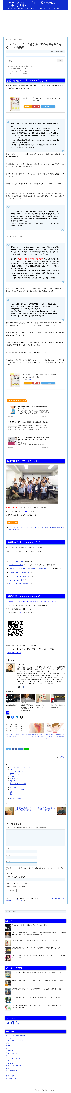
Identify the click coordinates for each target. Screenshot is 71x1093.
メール (8, 855)
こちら (24, 511)
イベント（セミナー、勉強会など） (21, 767)
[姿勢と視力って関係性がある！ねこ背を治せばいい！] (15, 728)
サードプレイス (14, 774)
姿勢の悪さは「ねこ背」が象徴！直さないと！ (20, 66)
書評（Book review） (16, 793)
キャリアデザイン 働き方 (18, 771)
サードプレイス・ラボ (16, 561)
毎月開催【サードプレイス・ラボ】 (18, 68)
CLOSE (59, 60)
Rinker (30, 102)
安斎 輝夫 (61, 757)
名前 (7, 848)
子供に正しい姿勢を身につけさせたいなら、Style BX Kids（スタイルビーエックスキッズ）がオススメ (33, 439)
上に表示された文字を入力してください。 (19, 877)
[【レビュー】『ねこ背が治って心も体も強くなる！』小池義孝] (20, 749)
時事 (18, 701)
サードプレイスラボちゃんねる (19, 576)
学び (11, 785)
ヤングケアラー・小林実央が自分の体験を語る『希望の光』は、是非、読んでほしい (38, 972)
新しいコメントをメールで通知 (18, 883)
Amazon (27, 106)
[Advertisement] (35, 23)
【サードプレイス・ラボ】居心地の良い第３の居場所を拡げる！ (29, 568)
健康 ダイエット (46, 701)
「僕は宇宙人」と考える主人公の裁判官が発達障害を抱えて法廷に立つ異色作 (36, 997)
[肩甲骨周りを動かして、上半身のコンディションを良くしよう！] (35, 728)
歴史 (11, 795)
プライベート (14, 778)
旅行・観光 (13, 787)
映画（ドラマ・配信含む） (29, 701)
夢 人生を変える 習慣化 (18, 784)
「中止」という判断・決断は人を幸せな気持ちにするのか (13, 704)
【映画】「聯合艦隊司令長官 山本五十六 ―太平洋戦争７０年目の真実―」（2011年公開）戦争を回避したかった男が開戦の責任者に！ (28, 707)
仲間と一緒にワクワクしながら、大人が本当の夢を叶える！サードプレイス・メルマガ (33, 601)
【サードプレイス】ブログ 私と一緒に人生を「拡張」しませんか (34, 4)
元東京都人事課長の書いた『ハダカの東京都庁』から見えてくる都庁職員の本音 (37, 989)
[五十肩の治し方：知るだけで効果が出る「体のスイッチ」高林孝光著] (55, 728)
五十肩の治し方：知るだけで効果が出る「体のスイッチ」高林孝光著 (55, 736)
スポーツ (12, 776)
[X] (18, 687)
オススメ (12, 769)
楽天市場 (36, 106)
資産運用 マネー (15, 798)
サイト (8, 861)
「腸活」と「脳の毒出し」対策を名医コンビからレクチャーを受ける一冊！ (43, 705)
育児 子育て (14, 796)
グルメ (12, 773)
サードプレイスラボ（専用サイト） (20, 583)
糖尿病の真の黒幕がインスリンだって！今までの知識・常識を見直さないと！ (58, 705)
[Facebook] (22, 687)
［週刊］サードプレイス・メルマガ (18, 73)
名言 (11, 782)
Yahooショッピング (48, 106)
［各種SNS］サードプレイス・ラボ (18, 71)
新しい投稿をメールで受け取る (18, 886)
